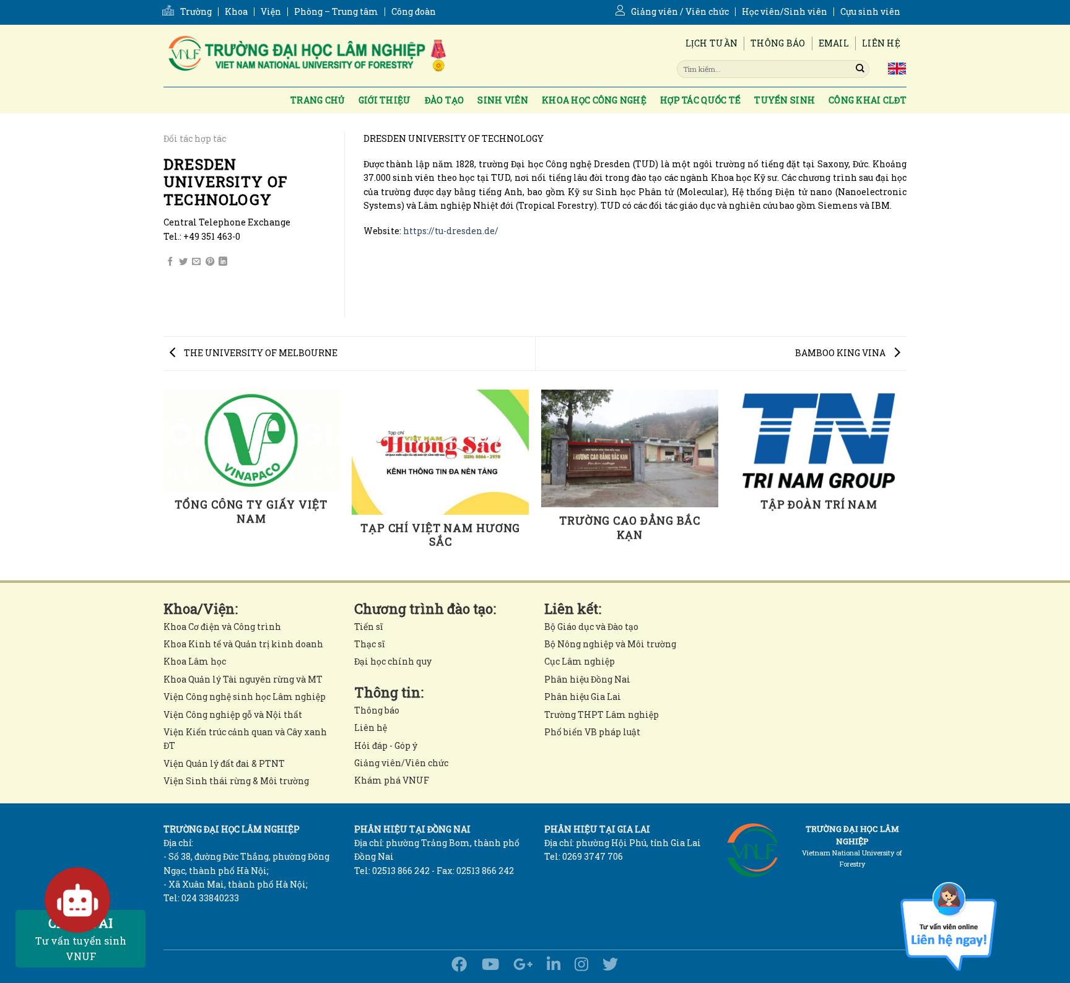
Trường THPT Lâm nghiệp (601, 714)
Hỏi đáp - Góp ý (385, 745)
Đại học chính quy (393, 661)
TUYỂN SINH (784, 100)
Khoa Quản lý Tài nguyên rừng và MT (243, 679)
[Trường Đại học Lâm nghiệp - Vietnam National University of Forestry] (305, 56)
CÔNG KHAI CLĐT (868, 100)
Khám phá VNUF (391, 780)
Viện (271, 11)
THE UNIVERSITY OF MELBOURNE (259, 353)
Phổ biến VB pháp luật (592, 732)
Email (834, 43)
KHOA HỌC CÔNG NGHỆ (594, 100)
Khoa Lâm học (194, 661)
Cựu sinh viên (870, 11)
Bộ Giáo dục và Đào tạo (591, 626)
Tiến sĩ (368, 626)
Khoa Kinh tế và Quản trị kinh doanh (243, 644)
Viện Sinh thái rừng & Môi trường (236, 781)
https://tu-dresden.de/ (450, 231)
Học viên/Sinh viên (784, 11)
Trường (196, 11)
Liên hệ (881, 43)
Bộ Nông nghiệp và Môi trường (610, 644)
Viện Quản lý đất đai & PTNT (224, 763)
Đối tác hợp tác (194, 138)
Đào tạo (444, 100)
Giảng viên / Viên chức (680, 11)
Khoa (236, 11)
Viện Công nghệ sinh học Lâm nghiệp (244, 696)
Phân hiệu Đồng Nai (587, 679)
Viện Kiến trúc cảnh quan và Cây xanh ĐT (245, 738)
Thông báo (778, 43)
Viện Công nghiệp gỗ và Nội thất (232, 714)
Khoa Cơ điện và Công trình (222, 626)
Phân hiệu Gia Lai (582, 696)
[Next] (906, 484)
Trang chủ (317, 100)
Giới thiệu (385, 100)
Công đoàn (413, 11)
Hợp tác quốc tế (700, 100)
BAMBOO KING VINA (841, 353)
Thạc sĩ (369, 644)
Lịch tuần (711, 43)
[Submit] (860, 68)
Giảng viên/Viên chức (401, 763)
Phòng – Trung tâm (336, 11)
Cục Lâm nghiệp (579, 661)
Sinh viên (502, 100)
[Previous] (163, 484)
